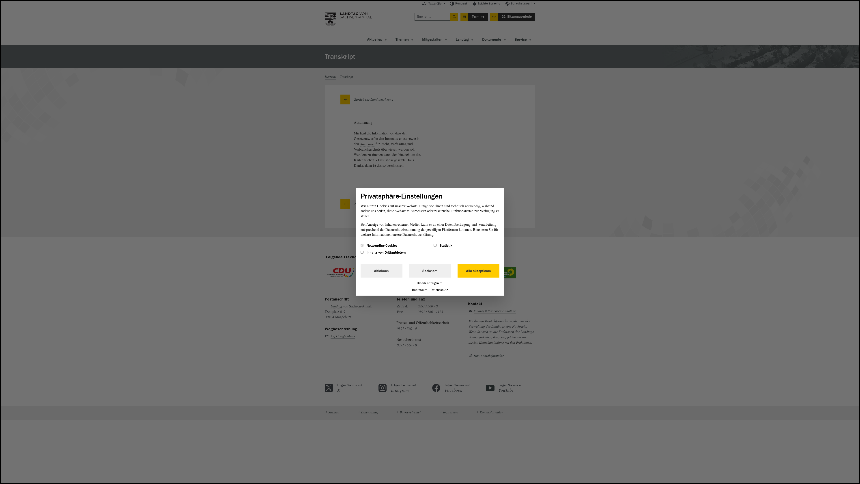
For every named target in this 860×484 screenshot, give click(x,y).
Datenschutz (439, 289)
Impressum (419, 289)
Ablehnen (381, 270)
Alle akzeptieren (478, 270)
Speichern (430, 270)
